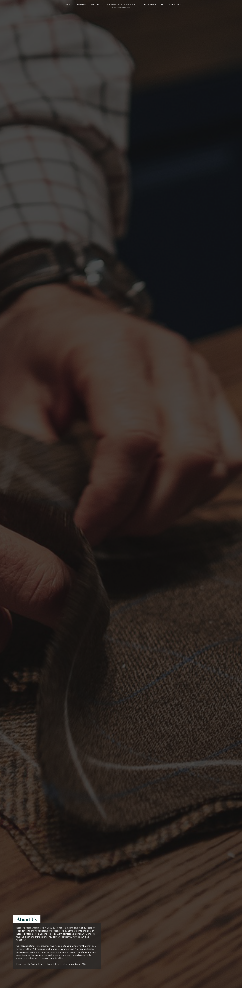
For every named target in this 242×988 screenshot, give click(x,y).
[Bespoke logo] (121, 6)
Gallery (95, 4)
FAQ (162, 4)
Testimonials (149, 4)
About (69, 4)
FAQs (83, 964)
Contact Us (175, 4)
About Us (26, 919)
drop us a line (61, 964)
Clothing (81, 4)
